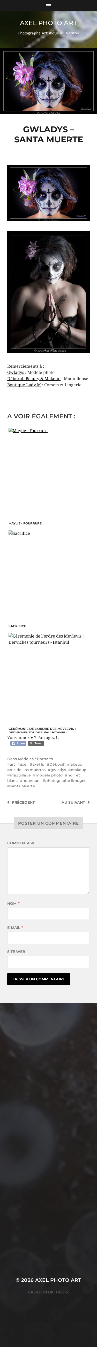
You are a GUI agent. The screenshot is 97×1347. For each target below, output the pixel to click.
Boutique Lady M (24, 384)
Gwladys (15, 372)
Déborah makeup (65, 764)
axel (23, 764)
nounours (31, 780)
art (12, 764)
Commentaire (21, 843)
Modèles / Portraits (35, 759)
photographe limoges (65, 780)
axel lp (38, 764)
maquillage (20, 775)
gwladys (58, 769)
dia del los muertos (28, 769)
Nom (13, 903)
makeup (78, 769)
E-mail (15, 927)
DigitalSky (58, 1292)
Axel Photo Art (48, 23)
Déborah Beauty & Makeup (34, 378)
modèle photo (49, 775)
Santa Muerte (22, 786)
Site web (16, 951)
